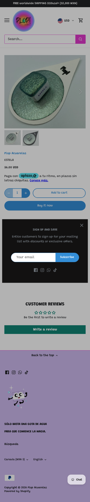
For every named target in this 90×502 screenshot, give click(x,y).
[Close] (82, 225)
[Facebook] (36, 270)
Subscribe (67, 257)
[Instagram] (42, 270)
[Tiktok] (55, 270)
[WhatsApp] (48, 270)
